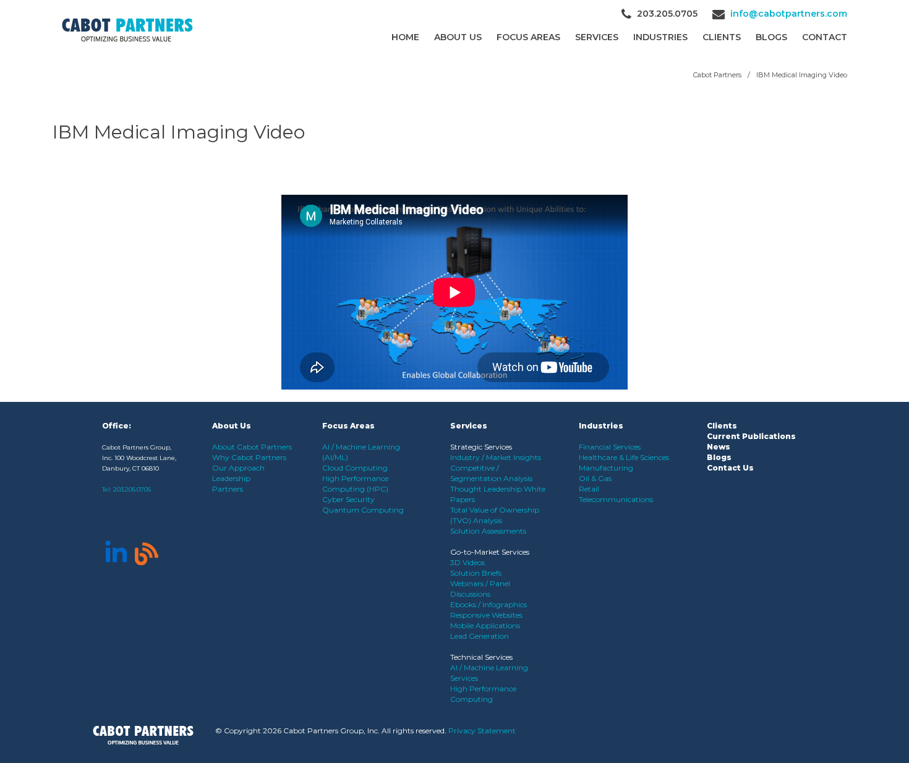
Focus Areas (528, 37)
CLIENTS (721, 37)
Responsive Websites (486, 615)
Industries (660, 37)
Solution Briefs (475, 573)
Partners (227, 488)
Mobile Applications (485, 625)
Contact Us (730, 467)
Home (405, 37)
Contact (824, 37)
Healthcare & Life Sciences (624, 457)
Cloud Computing (355, 467)
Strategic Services (481, 446)
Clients (722, 425)
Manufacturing (606, 467)
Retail (589, 488)
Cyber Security (348, 499)
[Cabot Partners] (127, 30)
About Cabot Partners (252, 446)
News (718, 446)
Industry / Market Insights (495, 457)
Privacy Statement (482, 730)
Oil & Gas (595, 478)
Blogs (771, 37)
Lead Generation (479, 636)
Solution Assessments (488, 530)
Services (596, 37)
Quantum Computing (363, 509)
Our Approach (238, 467)
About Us (458, 37)
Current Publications (751, 436)
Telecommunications (616, 499)
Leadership (231, 478)
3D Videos (467, 562)
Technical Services (481, 657)
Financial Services (610, 446)
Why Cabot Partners (249, 457)
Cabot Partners (717, 74)
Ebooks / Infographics (488, 604)
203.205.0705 (132, 489)
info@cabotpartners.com (788, 13)
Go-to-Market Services (489, 551)
